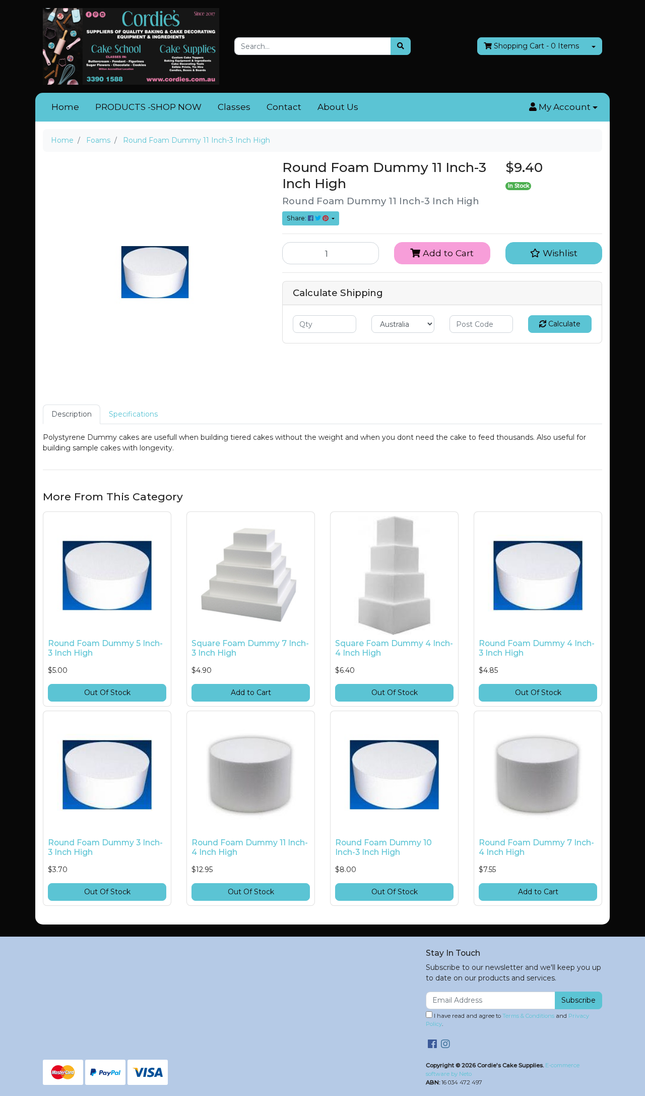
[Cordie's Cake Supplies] (131, 45)
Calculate (563, 323)
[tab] (71, 414)
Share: (297, 218)
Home (65, 107)
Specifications (133, 414)
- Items (536, 45)
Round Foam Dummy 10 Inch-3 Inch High (383, 847)
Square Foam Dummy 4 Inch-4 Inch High (394, 648)
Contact (284, 107)
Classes (234, 107)
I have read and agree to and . (507, 1020)
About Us (337, 107)
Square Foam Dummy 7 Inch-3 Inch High (250, 648)
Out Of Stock (107, 692)
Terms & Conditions (528, 1015)
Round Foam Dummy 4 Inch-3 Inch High (537, 648)
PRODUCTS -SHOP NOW (148, 107)
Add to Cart (447, 253)
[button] (563, 107)
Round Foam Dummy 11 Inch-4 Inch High (249, 847)
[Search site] (401, 46)
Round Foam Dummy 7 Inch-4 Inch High (536, 847)
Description (71, 414)
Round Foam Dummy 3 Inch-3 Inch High (105, 847)
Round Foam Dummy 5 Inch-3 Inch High (105, 648)
